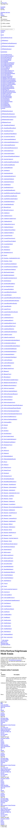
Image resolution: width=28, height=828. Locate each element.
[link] (4, 2)
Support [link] (2, 743)
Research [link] (3, 714)
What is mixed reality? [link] (6, 729)
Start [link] (2, 723)
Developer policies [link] (5, 738)
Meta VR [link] (3, 707)
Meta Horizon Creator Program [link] (8, 724)
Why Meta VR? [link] (4, 727)
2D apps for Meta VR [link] (6, 731)
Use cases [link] (3, 735)
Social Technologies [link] (5, 706)
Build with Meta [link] (4, 704)
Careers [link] (2, 712)
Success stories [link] (4, 734)
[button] (14, 1)
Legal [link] (2, 739)
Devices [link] (2, 733)
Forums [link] (2, 742)
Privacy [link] (2, 741)
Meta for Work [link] (4, 720)
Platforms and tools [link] (5, 730)
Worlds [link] (2, 710)
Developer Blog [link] (4, 718)
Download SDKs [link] (5, 719)
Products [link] (3, 715)
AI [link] (1, 708)
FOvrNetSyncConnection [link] (15, 660)
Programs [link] (3, 722)
